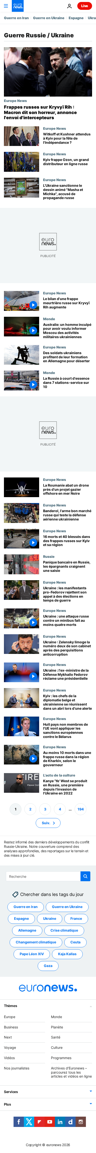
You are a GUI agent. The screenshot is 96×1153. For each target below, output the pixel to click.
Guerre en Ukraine (48, 18)
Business (11, 1027)
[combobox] (48, 876)
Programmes (61, 1058)
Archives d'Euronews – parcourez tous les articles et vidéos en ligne (71, 1072)
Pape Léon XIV (32, 954)
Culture (57, 1047)
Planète (57, 1027)
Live (84, 6)
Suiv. (46, 823)
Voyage (10, 1047)
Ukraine (49, 919)
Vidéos (9, 1058)
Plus (7, 1104)
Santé (55, 1037)
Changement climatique (36, 942)
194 (81, 809)
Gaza (48, 966)
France (76, 919)
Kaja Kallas (67, 954)
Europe (9, 1017)
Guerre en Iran (16, 18)
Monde (49, 319)
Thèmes (10, 1006)
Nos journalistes (16, 1068)
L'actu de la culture (59, 775)
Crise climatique (64, 930)
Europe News (15, 100)
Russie (49, 557)
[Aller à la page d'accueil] (18, 6)
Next (8, 1037)
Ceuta (75, 942)
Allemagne (27, 930)
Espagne (76, 18)
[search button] (85, 876)
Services (11, 1092)
